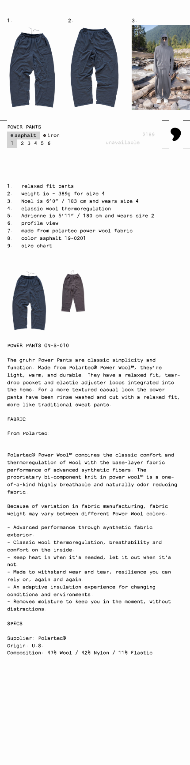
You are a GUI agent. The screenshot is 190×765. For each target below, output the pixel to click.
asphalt (25, 136)
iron (53, 136)
